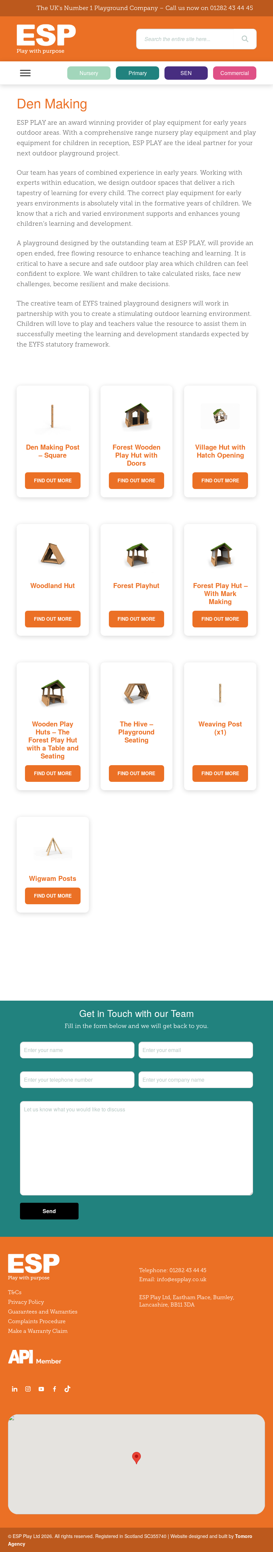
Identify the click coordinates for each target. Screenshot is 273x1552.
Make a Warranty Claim (38, 1331)
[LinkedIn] (14, 1389)
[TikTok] (69, 1389)
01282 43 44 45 (231, 8)
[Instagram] (28, 1389)
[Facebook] (54, 1389)
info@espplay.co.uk (181, 1279)
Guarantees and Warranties (43, 1312)
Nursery (89, 73)
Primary (138, 73)
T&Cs (15, 1292)
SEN (186, 73)
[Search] (245, 39)
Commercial (234, 73)
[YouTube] (41, 1389)
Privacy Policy (26, 1302)
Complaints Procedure (37, 1321)
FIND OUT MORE (53, 480)
